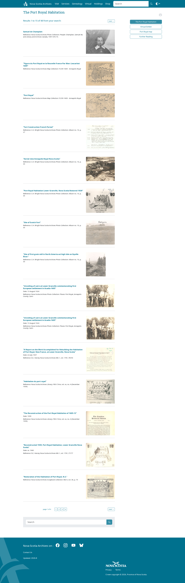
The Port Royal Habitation (146, 22)
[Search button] (151, 4)
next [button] (110, 21)
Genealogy (77, 3)
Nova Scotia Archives (40, 3)
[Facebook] (57, 545)
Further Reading (146, 36)
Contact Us (27, 552)
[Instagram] (65, 545)
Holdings (98, 3)
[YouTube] (73, 545)
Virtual (88, 3)
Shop (107, 3)
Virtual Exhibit (146, 27)
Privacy (109, 570)
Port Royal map (146, 32)
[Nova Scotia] (116, 564)
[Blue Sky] (81, 545)
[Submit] (109, 522)
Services (65, 3)
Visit (57, 3)
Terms (118, 570)
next (110, 509)
